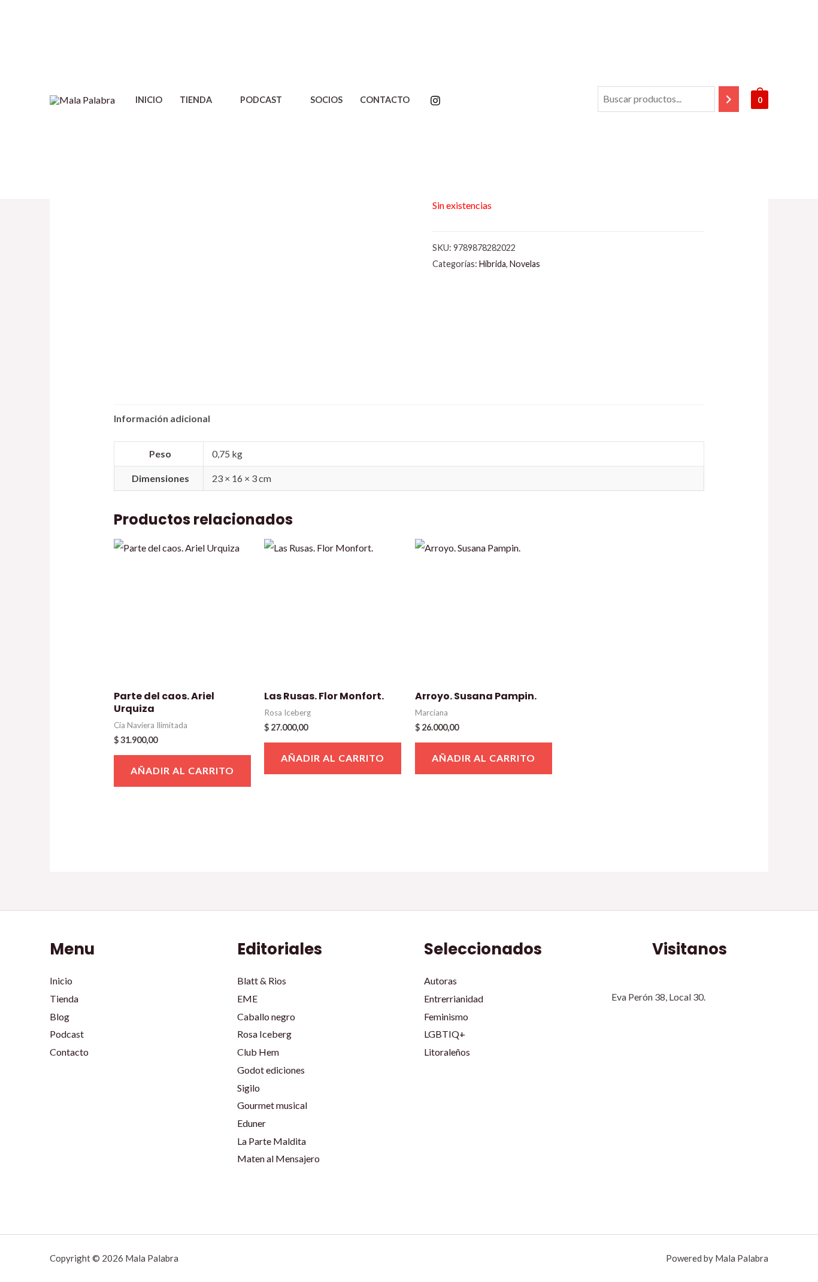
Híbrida (492, 264)
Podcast (261, 100)
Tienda (196, 100)
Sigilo (248, 1087)
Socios (326, 100)
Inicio (148, 100)
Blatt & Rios (261, 980)
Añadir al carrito (182, 770)
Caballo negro (266, 1016)
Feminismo (446, 1016)
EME (247, 998)
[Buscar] (729, 99)
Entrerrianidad (453, 998)
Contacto (385, 100)
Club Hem (258, 1051)
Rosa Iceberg (264, 1033)
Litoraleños (447, 1051)
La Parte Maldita (271, 1141)
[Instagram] (435, 100)
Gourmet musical (272, 1105)
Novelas (525, 264)
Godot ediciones (271, 1069)
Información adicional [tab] (162, 418)
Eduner (251, 1123)
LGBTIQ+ (444, 1033)
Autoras (440, 980)
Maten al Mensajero (278, 1158)
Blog (59, 1016)
